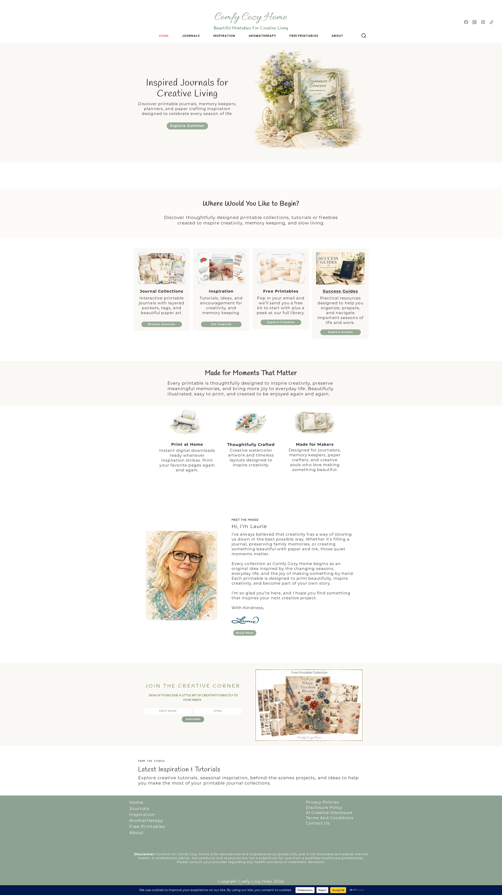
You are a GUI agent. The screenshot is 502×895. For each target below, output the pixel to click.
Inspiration (224, 36)
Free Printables (303, 36)
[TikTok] (491, 22)
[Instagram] (474, 22)
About (337, 36)
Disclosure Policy (324, 807)
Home (164, 36)
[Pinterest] (483, 22)
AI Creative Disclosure (329, 812)
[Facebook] (466, 22)
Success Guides (340, 291)
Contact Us (318, 823)
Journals (191, 36)
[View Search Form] (364, 36)
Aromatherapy (262, 36)
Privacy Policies (322, 802)
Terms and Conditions (330, 817)
